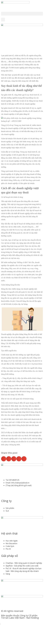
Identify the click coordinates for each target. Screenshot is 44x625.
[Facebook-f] (4, 493)
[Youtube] (10, 493)
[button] (22, 14)
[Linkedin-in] (16, 493)
